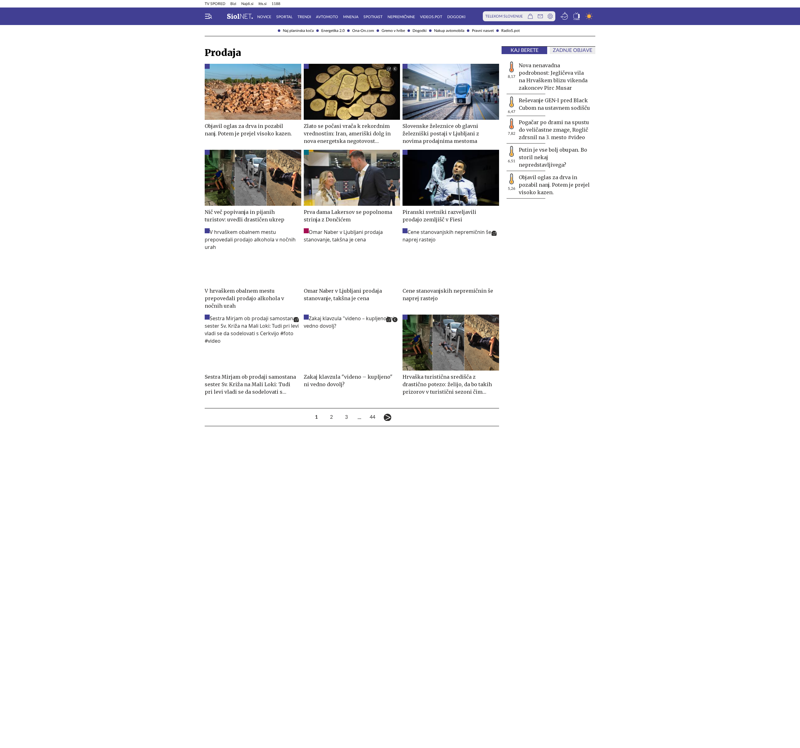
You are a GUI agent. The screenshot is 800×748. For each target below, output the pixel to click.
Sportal (284, 17)
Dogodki (419, 31)
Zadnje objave (572, 50)
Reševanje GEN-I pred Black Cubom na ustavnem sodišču (554, 104)
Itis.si (262, 4)
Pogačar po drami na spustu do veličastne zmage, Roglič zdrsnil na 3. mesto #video (554, 129)
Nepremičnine (401, 17)
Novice (264, 17)
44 (372, 417)
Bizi (233, 4)
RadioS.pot (510, 31)
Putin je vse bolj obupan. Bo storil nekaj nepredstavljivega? (553, 157)
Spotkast (372, 17)
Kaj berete (524, 50)
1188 (276, 4)
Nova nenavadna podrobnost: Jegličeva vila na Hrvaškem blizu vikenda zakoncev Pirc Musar (553, 76)
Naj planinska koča (298, 31)
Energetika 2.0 (333, 31)
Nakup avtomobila (449, 31)
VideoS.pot (431, 17)
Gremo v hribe (393, 31)
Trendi (304, 17)
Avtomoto (327, 17)
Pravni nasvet (483, 31)
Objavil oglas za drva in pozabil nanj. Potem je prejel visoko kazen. (554, 184)
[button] (208, 16)
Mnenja (350, 17)
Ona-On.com (363, 31)
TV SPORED (215, 4)
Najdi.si (247, 4)
